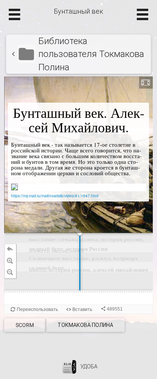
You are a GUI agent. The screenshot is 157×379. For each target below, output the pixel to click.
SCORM (25, 325)
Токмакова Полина (85, 325)
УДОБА (89, 366)
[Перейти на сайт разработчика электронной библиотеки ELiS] (69, 366)
